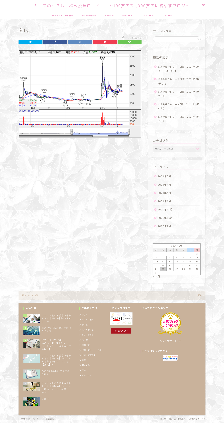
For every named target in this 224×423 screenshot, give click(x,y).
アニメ (85, 315)
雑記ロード (127, 15)
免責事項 (50, 419)
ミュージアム (88, 335)
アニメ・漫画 (88, 319)
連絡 (84, 370)
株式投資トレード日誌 (62, 15)
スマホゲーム (88, 330)
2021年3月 (164, 193)
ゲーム (85, 325)
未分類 (85, 340)
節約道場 (109, 15)
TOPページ (167, 15)
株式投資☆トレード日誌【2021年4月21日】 (178, 94)
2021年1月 (164, 201)
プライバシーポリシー (31, 419)
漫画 (84, 360)
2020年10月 (165, 218)
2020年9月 (164, 226)
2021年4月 (164, 184)
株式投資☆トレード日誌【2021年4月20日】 (178, 106)
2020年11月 (165, 209)
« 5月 (156, 276)
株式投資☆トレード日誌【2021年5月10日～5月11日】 (178, 69)
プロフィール (147, 15)
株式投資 (86, 345)
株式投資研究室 (88, 15)
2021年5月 (164, 176)
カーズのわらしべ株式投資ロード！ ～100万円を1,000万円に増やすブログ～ (112, 5)
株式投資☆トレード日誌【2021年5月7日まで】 (178, 81)
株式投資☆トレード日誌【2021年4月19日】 (178, 119)
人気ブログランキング (170, 340)
